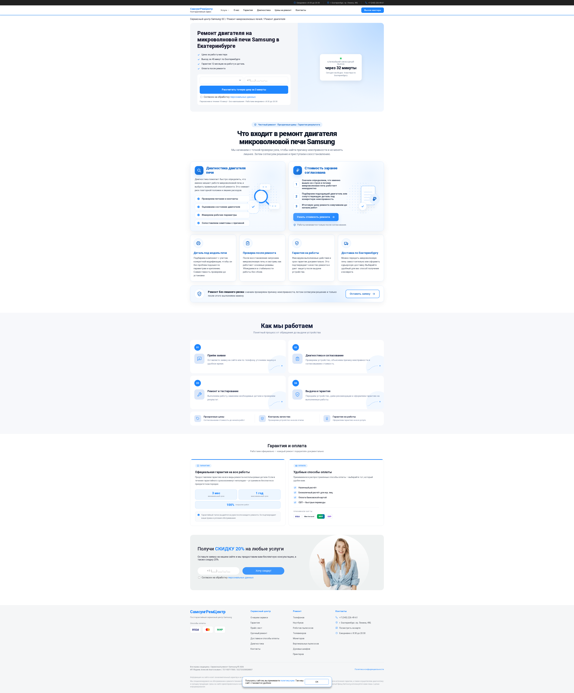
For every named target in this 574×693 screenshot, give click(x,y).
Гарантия (248, 10)
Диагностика (264, 10)
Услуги (224, 10)
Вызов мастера (372, 10)
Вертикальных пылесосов (306, 643)
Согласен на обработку (228, 577)
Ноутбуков (298, 623)
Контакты (301, 10)
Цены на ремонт (283, 10)
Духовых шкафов (301, 649)
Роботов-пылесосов (303, 628)
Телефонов (298, 617)
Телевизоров (299, 633)
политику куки (287, 680)
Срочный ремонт (259, 633)
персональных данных (243, 97)
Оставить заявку (360, 293)
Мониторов (298, 638)
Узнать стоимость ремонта (313, 217)
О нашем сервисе (259, 617)
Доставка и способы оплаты (265, 638)
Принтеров (298, 654)
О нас (236, 10)
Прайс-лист (256, 628)
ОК (316, 682)
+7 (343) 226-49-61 (376, 3)
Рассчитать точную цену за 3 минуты (244, 89)
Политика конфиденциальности (369, 669)
